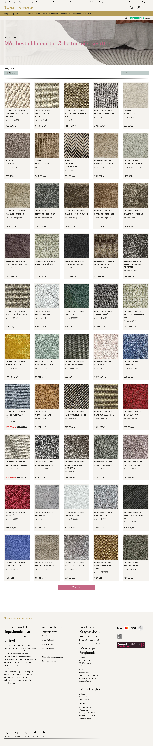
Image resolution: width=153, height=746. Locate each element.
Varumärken (127, 2)
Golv (22, 14)
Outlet (88, 14)
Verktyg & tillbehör (50, 14)
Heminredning (78, 14)
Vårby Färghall (12, 2)
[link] (17, 105)
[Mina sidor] (139, 7)
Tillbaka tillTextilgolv (16, 38)
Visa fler (76, 587)
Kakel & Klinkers (33, 14)
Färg (6, 14)
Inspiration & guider (141, 2)
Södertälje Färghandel (30, 2)
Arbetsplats (65, 14)
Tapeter (14, 14)
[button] (131, 7)
